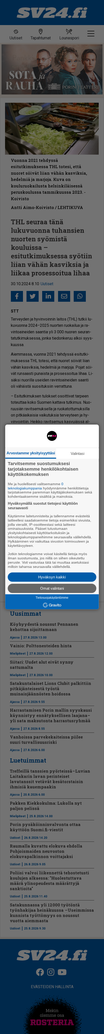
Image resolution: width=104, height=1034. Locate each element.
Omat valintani (52, 588)
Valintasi (77, 453)
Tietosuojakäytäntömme (52, 598)
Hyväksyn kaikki (52, 577)
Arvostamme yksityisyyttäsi (31, 453)
